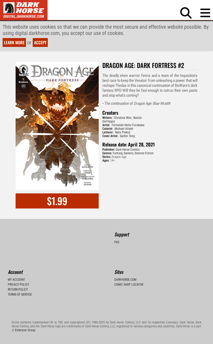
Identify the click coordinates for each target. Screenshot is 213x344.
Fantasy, (118, 153)
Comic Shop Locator (128, 284)
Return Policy (18, 289)
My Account (16, 279)
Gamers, (129, 153)
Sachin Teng (127, 136)
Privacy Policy (18, 284)
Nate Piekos (122, 132)
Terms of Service (20, 294)
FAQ (116, 242)
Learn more (14, 42)
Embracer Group (25, 330)
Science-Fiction (144, 153)
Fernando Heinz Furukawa (128, 125)
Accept (40, 42)
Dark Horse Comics (127, 149)
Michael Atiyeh (124, 129)
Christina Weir (123, 118)
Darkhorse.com (125, 279)
